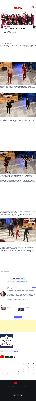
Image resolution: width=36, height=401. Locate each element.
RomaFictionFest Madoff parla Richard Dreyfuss (11, 309)
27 (18, 373)
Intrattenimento (7, 26)
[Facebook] (31, 7)
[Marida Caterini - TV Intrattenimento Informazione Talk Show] (18, 7)
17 (2, 371)
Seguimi (34, 287)
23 (33, 371)
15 (28, 369)
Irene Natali (8, 31)
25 (7, 373)
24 (2, 373)
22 (28, 371)
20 (18, 371)
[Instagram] (33, 7)
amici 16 (2, 270)
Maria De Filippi (6, 270)
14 (23, 369)
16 (33, 369)
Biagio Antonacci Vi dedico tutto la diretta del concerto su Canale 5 (29, 310)
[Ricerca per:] (7, 351)
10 (2, 369)
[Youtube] (35, 7)
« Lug (17, 378)
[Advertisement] (18, 326)
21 (23, 371)
